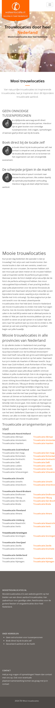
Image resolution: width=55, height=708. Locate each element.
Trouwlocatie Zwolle (42, 545)
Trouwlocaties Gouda (43, 469)
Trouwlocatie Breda (42, 504)
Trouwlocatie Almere (42, 513)
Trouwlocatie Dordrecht (44, 459)
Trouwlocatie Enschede (43, 548)
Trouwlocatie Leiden (42, 465)
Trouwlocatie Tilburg (42, 497)
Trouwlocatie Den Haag (43, 452)
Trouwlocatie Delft (41, 462)
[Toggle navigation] (50, 4)
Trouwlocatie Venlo (42, 526)
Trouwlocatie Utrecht (42, 481)
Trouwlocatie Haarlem (43, 443)
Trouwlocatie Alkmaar (43, 436)
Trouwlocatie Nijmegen (43, 561)
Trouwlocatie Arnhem (43, 558)
